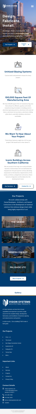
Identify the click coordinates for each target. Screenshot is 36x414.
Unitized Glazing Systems (18, 71)
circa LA (18, 237)
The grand (18, 222)
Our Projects (18, 196)
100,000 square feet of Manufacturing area (18, 98)
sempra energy (18, 252)
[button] (32, 6)
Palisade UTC (18, 267)
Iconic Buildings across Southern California (18, 161)
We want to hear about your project (18, 135)
